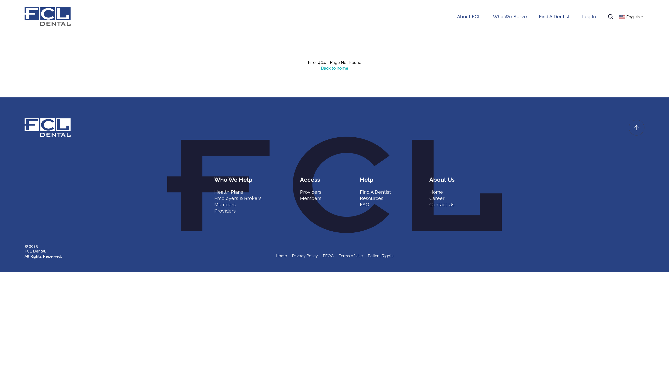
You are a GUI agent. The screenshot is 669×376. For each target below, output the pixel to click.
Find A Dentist (554, 16)
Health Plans (228, 192)
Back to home (334, 68)
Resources (371, 198)
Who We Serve (510, 16)
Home (436, 192)
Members (225, 204)
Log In (588, 16)
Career (437, 198)
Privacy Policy (305, 256)
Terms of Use (351, 256)
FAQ (364, 204)
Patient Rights (380, 256)
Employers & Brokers (238, 198)
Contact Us (441, 204)
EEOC (328, 256)
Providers (225, 211)
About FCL (469, 16)
